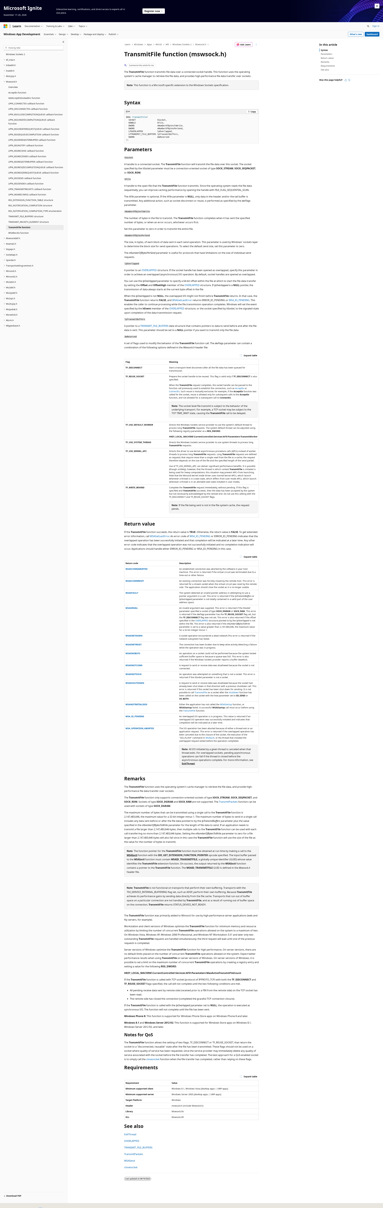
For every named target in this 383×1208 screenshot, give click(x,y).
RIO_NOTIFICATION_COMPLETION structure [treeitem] (30, 205)
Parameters (326, 54)
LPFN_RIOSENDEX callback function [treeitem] (26, 183)
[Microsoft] (5, 26)
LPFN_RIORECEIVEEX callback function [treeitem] (27, 156)
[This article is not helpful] (349, 80)
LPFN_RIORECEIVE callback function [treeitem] (26, 150)
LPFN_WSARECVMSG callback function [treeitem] (27, 194)
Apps (149, 44)
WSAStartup (226, 704)
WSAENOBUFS (133, 653)
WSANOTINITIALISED (136, 704)
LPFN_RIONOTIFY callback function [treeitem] (25, 145)
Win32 (159, 44)
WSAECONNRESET (135, 580)
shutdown (234, 692)
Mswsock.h (200, 44)
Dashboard (372, 34)
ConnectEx (174, 391)
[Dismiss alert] (377, 6)
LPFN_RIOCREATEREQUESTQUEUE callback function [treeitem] (33, 129)
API (167, 44)
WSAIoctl (210, 737)
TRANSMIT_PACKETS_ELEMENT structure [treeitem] (28, 221)
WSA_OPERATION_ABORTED (140, 728)
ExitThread (188, 763)
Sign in (375, 26)
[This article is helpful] (345, 80)
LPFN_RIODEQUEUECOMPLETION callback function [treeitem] (33, 134)
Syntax (324, 50)
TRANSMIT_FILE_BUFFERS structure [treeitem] (25, 216)
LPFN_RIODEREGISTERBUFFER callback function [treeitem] (32, 139)
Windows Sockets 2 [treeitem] (15, 54)
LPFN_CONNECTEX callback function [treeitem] (26, 103)
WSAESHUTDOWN (135, 683)
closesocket (152, 1059)
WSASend (129, 1160)
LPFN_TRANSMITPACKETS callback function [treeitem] (29, 189)
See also (325, 69)
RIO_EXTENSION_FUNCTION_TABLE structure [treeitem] (30, 200)
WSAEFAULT (132, 592)
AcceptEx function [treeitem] (17, 92)
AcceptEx (239, 388)
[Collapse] (63, 42)
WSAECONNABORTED (137, 568)
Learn (127, 44)
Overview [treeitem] (13, 87)
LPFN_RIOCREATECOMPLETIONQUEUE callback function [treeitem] (31, 121)
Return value (327, 58)
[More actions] (256, 44)
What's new (356, 34)
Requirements (328, 65)
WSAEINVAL (132, 608)
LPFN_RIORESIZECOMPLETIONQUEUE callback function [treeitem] (35, 167)
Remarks (325, 61)
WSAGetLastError (182, 300)
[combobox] (34, 48)
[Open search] (368, 26)
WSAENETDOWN (134, 635)
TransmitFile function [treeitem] (19, 227)
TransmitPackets (228, 801)
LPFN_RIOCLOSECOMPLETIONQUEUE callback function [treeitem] (35, 114)
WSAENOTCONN (134, 665)
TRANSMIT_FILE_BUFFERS (154, 326)
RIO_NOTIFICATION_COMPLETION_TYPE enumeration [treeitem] (35, 211)
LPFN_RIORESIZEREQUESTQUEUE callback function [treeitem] (33, 172)
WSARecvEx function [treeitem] (18, 232)
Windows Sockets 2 (182, 44)
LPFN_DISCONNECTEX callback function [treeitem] (28, 108)
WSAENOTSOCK (134, 674)
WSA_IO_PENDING (239, 300)
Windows (138, 44)
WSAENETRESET (134, 644)
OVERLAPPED (149, 270)
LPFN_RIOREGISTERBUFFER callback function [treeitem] (30, 161)
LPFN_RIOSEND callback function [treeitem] (24, 178)
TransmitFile (201, 692)
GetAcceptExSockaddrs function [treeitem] (24, 98)
